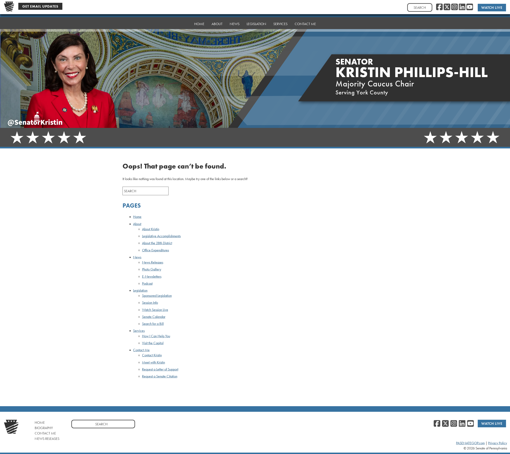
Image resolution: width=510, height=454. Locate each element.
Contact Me (305, 24)
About (137, 224)
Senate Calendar (153, 317)
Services (139, 330)
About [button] (217, 24)
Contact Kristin (152, 355)
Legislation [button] (256, 24)
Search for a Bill (153, 324)
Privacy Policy (497, 443)
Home (199, 24)
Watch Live (491, 7)
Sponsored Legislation (157, 295)
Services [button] (280, 24)
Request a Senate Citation (159, 376)
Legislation (140, 290)
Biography (44, 428)
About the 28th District (157, 243)
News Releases (152, 262)
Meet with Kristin (153, 362)
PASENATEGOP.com (470, 443)
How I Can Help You (156, 336)
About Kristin (150, 229)
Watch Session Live (155, 310)
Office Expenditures (155, 250)
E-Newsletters (151, 276)
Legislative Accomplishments (161, 236)
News (137, 257)
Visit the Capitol (153, 343)
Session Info (150, 302)
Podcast (147, 283)
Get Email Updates (40, 6)
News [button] (234, 24)
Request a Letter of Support (160, 369)
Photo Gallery (151, 269)
